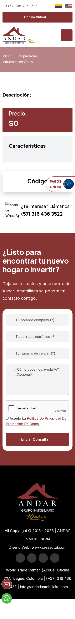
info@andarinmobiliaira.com (44, 587)
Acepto (36, 421)
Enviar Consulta (34, 439)
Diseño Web (19, 547)
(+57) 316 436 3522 (21, 6)
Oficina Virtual (35, 17)
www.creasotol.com (49, 547)
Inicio (6, 56)
